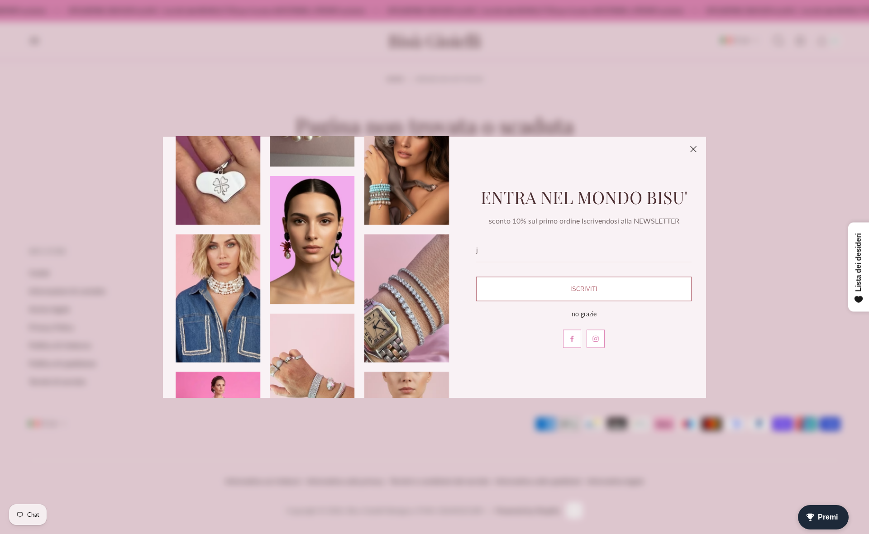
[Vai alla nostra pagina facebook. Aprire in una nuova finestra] (572, 338)
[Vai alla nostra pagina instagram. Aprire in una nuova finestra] (596, 338)
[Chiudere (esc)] (693, 149)
